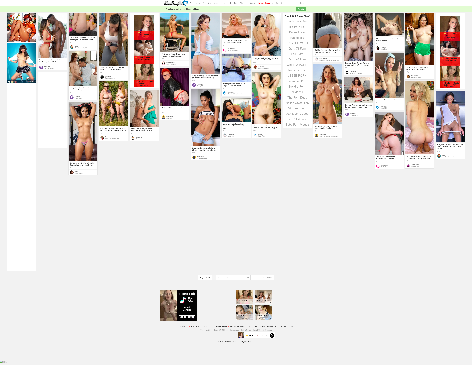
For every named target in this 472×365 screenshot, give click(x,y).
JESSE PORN (297, 75)
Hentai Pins (257, 330)
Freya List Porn (297, 81)
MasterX (383, 47)
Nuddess (297, 92)
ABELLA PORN (297, 64)
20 (248, 277)
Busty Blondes (171, 64)
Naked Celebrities (297, 102)
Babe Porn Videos (297, 124)
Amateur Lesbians (356, 73)
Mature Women (110, 78)
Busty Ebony (79, 173)
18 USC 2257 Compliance (229, 330)
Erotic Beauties (297, 21)
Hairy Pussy (262, 136)
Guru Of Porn (297, 48)
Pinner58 (47, 66)
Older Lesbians (141, 139)
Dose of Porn (297, 59)
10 (242, 277)
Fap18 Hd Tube (297, 119)
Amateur (169, 118)
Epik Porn (297, 54)
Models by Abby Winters (82, 48)
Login (302, 3)
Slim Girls (384, 49)
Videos (216, 3)
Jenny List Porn (297, 70)
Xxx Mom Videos (297, 113)
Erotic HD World (297, 43)
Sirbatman (322, 134)
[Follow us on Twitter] (273, 3)
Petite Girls (78, 98)
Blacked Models (49, 68)
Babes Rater (297, 32)
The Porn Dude (297, 97)
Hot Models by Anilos (449, 157)
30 (253, 277)
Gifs (209, 3)
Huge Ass (231, 136)
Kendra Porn (297, 86)
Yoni (76, 171)
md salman (414, 76)
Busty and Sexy (416, 77)
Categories (194, 3)
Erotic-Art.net (234, 341)
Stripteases (267, 330)
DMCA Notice (246, 330)
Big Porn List (297, 26)
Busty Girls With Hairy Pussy (328, 136)
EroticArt (384, 106)
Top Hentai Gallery (247, 3)
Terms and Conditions (209, 330)
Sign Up (301, 9)
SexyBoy (261, 66)
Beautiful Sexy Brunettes (236, 94)
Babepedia (297, 37)
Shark (260, 134)
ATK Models (415, 165)
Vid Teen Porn (297, 108)
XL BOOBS (231, 49)
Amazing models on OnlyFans (329, 60)
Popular (224, 3)
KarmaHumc (323, 58)
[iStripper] (21, 63)
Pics (204, 3)
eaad (76, 46)
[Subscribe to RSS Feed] (277, 3)
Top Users (234, 3)
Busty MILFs (201, 86)
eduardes (353, 71)
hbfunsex (108, 76)
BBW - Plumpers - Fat (112, 139)
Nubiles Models (202, 158)
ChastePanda (170, 62)
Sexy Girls (384, 108)
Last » (269, 277)
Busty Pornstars (233, 51)
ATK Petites (415, 166)
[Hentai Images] (21, 27)
